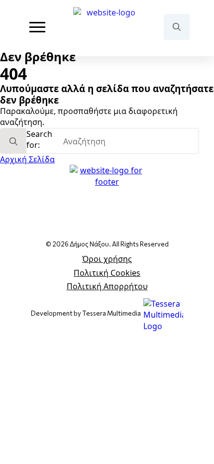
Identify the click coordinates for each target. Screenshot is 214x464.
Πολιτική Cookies (107, 272)
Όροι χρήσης (107, 258)
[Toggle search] (177, 27)
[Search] (13, 141)
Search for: (39, 139)
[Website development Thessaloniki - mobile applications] (163, 314)
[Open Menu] (37, 27)
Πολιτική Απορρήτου (107, 286)
